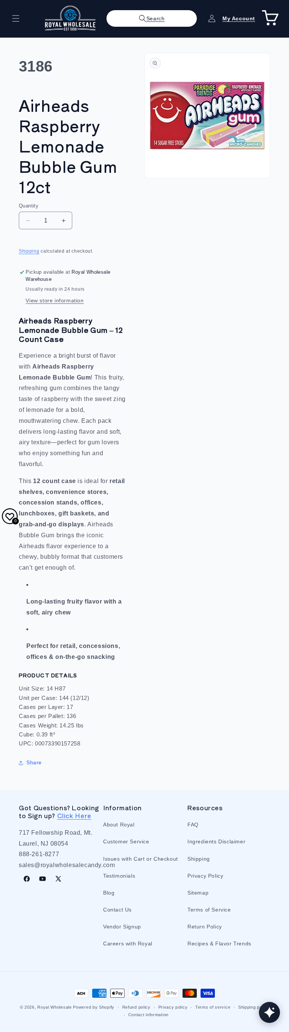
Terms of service (212, 1007)
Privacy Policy (205, 876)
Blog (108, 893)
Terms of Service (209, 910)
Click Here (74, 815)
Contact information (148, 1014)
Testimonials (119, 876)
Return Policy (204, 927)
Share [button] (34, 762)
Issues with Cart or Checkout (140, 859)
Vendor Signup (122, 927)
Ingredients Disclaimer (216, 841)
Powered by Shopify (93, 1007)
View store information (55, 300)
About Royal (119, 825)
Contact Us (117, 910)
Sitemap (197, 893)
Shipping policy (253, 1007)
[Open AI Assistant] (269, 1012)
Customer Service (126, 841)
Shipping (29, 251)
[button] (16, 18)
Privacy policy (173, 1007)
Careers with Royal (127, 944)
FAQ (193, 825)
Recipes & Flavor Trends (219, 944)
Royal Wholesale (54, 1007)
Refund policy (136, 1007)
